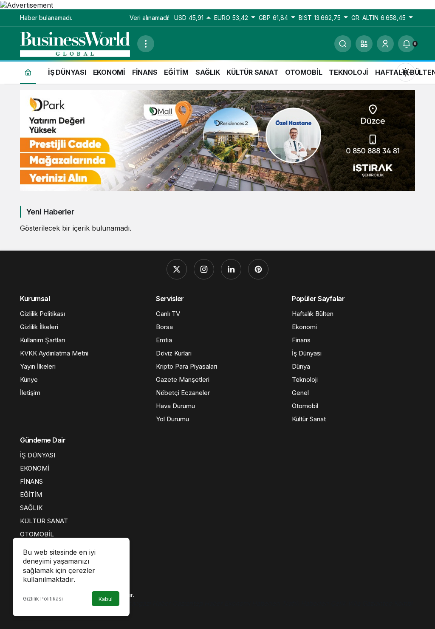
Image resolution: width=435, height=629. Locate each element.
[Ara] (342, 43)
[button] (364, 43)
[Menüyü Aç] (145, 43)
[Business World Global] (75, 43)
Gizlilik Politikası (43, 598)
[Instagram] (204, 269)
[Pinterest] (258, 269)
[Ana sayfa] (28, 72)
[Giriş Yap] (385, 43)
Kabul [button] (106, 599)
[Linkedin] (231, 269)
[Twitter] (177, 269)
